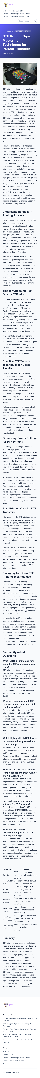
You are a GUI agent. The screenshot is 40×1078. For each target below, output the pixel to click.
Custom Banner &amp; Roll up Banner (16, 13)
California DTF (18, 11)
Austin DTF (7, 11)
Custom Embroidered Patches (13, 16)
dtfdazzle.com (13, 1072)
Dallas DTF (30, 16)
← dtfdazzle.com (8, 31)
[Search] (35, 21)
